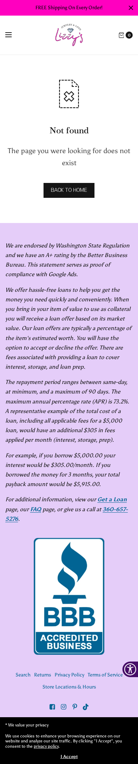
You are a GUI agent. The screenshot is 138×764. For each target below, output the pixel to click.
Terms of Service (105, 675)
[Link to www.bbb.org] (69, 596)
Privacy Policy (69, 675)
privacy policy (46, 746)
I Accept (69, 756)
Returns (42, 675)
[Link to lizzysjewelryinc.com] (69, 35)
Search (23, 675)
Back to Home (69, 190)
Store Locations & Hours (69, 687)
